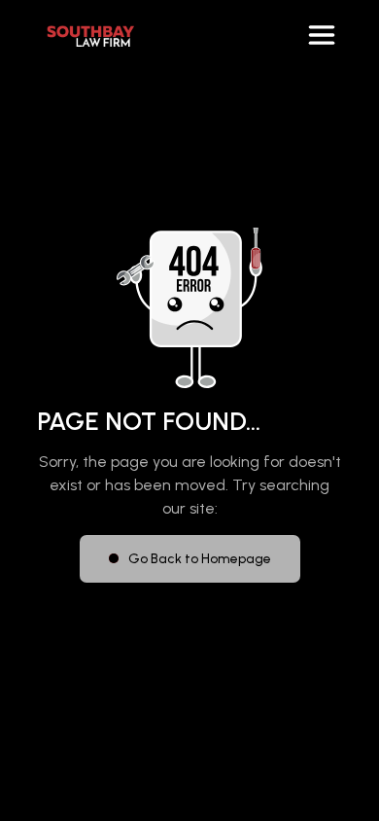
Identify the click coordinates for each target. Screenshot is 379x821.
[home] (85, 35)
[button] (321, 35)
